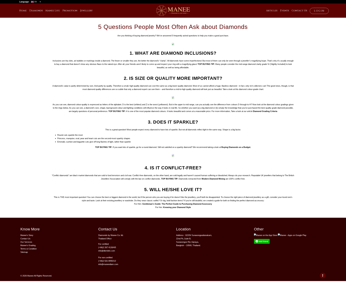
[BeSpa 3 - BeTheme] (173, 9)
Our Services (26, 242)
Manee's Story (26, 235)
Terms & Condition (28, 249)
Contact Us (25, 238)
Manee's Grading (28, 245)
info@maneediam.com (108, 264)
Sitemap (24, 252)
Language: (24, 2)
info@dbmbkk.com (106, 251)
